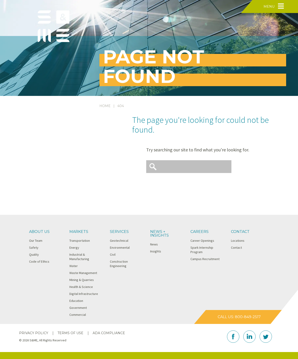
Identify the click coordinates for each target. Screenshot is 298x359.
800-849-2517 (248, 317)
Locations (237, 240)
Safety (33, 247)
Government (78, 308)
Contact (240, 231)
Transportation (79, 240)
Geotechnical (119, 240)
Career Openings (202, 240)
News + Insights (159, 233)
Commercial (77, 315)
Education (76, 301)
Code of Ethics (39, 261)
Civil (112, 254)
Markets (78, 231)
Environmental (120, 247)
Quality (34, 254)
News (154, 244)
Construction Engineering (119, 263)
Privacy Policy (33, 333)
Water (73, 266)
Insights (155, 251)
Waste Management (83, 273)
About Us (39, 231)
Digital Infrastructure (83, 294)
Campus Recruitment (205, 259)
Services (119, 231)
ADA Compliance (109, 333)
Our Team (35, 240)
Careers (199, 231)
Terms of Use (70, 333)
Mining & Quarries (81, 280)
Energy (74, 247)
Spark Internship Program (201, 249)
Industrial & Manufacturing (79, 256)
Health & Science (81, 287)
